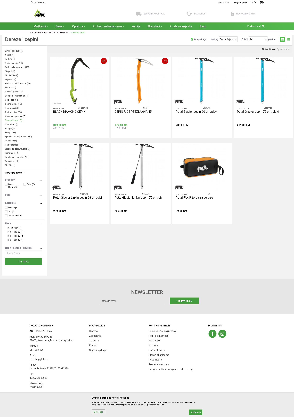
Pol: (137, 204)
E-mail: (165, 204)
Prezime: (153, 192)
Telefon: (114, 216)
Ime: (112, 192)
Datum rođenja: (117, 204)
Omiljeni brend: (143, 216)
